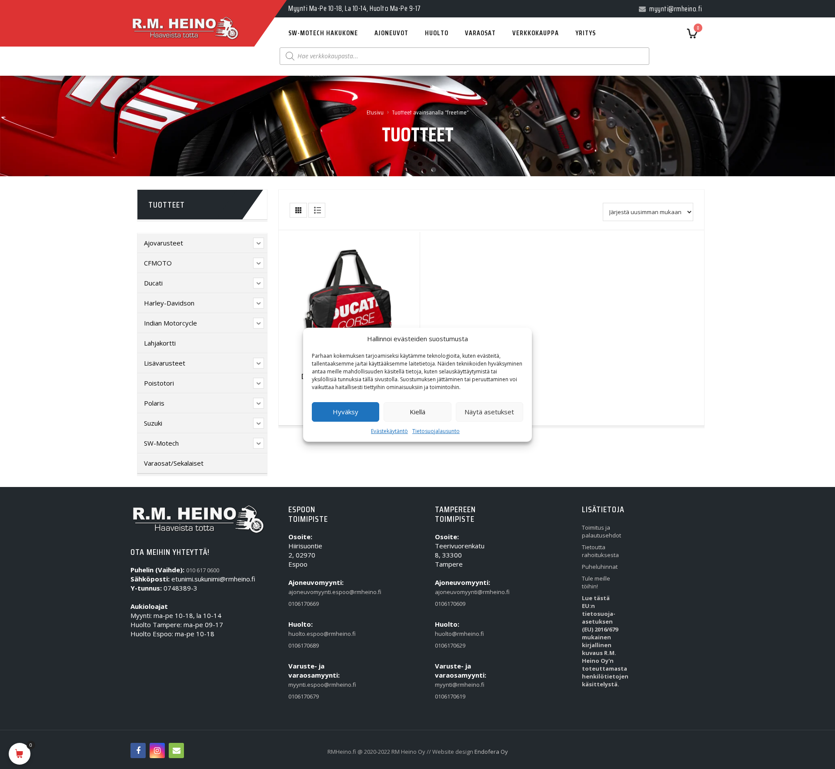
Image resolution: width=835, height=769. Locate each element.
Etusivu (375, 112)
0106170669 (303, 604)
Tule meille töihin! (596, 582)
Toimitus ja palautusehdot (601, 531)
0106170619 (450, 696)
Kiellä (417, 411)
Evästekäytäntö (389, 431)
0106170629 (450, 645)
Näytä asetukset (489, 411)
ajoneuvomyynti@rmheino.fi (455, 592)
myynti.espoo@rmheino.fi (308, 684)
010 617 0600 (202, 570)
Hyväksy (345, 411)
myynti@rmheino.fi (455, 684)
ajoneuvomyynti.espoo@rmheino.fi (308, 592)
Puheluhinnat (600, 567)
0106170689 (303, 645)
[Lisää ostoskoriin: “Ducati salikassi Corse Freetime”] (332, 299)
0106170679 (303, 696)
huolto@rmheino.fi (455, 634)
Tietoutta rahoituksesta (600, 551)
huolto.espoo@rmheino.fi (308, 634)
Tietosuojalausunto (436, 431)
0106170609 (450, 604)
